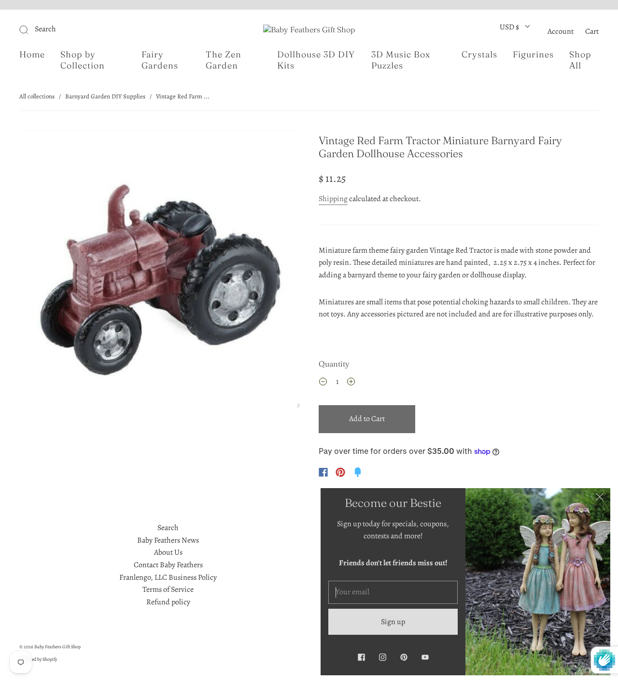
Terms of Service (168, 589)
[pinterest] (403, 657)
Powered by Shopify (38, 659)
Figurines (533, 54)
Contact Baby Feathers (168, 565)
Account (561, 31)
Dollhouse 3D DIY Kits (316, 60)
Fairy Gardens (159, 60)
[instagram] (382, 657)
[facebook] (361, 657)
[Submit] (88, 29)
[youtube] (424, 657)
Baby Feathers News (168, 540)
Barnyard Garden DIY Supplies (105, 96)
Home (32, 54)
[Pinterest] (340, 472)
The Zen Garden (223, 60)
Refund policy (168, 602)
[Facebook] (323, 472)
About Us (168, 552)
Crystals (479, 54)
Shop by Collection (82, 60)
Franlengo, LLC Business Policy (168, 577)
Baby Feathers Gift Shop (57, 646)
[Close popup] (599, 498)
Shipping (333, 198)
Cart (592, 31)
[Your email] (393, 592)
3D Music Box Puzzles (400, 60)
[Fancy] (357, 472)
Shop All (580, 60)
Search (168, 527)
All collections (37, 96)
